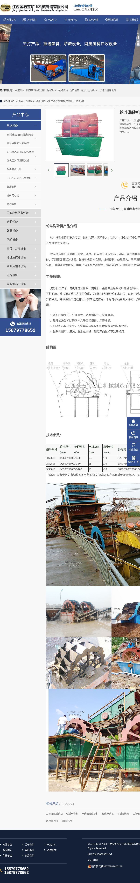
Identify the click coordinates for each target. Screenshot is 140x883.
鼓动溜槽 (11, 204)
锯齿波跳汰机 (14, 169)
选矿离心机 (13, 195)
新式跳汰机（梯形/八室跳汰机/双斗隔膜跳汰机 (20, 156)
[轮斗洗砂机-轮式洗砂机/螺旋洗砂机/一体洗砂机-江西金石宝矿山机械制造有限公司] (34, 8)
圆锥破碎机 (67, 820)
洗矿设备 (74, 90)
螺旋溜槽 (11, 186)
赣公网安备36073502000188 (106, 866)
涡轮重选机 (52, 820)
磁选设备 (12, 275)
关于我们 (31, 19)
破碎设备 (63, 90)
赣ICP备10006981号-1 (100, 854)
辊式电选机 (108, 813)
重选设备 (20, 90)
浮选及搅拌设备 (107, 90)
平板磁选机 (123, 813)
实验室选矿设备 (16, 284)
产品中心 (52, 19)
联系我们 (29, 855)
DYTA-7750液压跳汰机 (19, 178)
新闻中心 (72, 19)
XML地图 (93, 860)
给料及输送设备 (16, 266)
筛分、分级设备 (89, 90)
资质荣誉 (113, 19)
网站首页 (11, 19)
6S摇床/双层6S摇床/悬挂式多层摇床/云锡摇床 (20, 139)
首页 (18, 101)
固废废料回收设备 (35, 90)
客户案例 (93, 19)
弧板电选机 (72, 813)
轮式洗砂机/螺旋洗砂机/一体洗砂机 (66, 101)
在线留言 (7, 855)
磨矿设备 (52, 90)
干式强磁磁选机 (90, 813)
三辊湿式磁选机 (54, 813)
